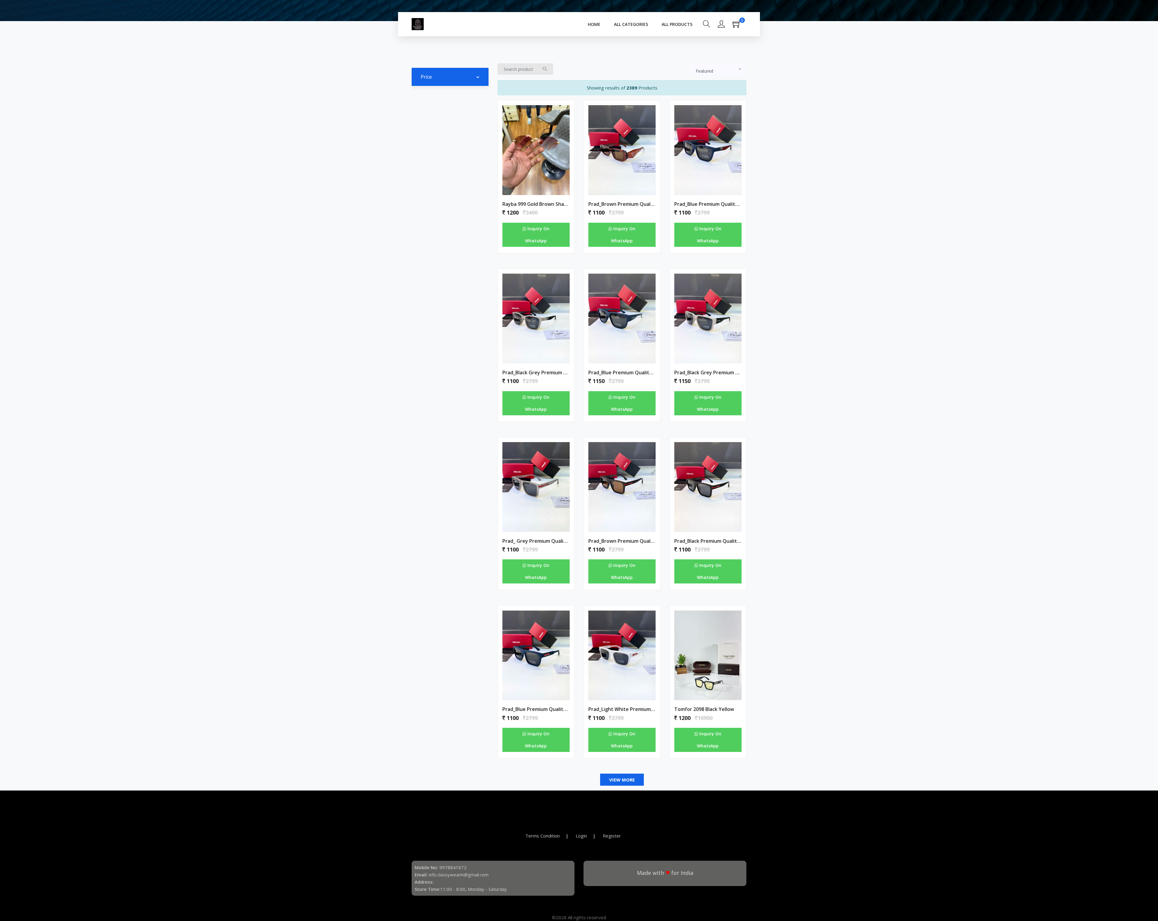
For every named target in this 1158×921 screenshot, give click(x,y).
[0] (739, 26)
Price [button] (426, 77)
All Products (677, 24)
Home (594, 24)
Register (612, 836)
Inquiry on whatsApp (537, 235)
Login (581, 836)
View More (622, 780)
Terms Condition (542, 836)
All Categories (631, 24)
